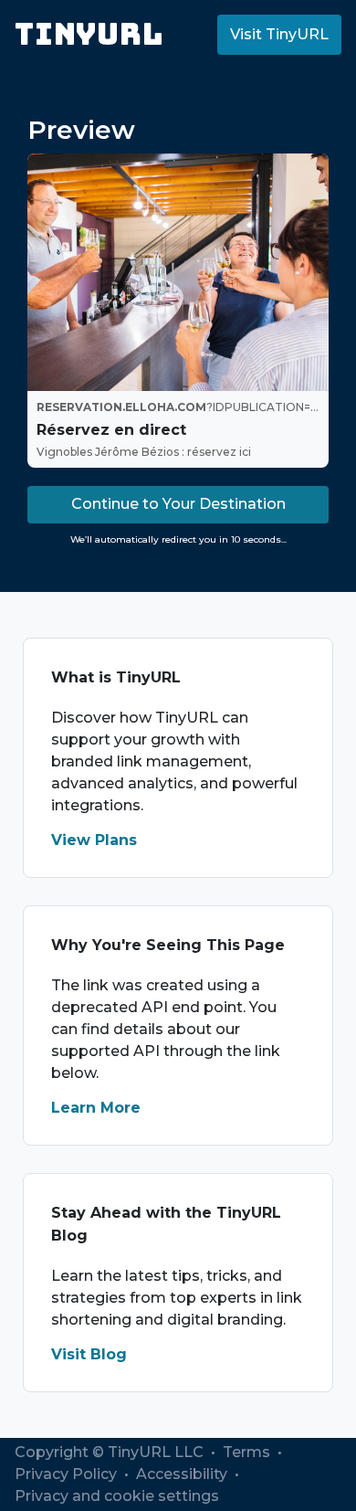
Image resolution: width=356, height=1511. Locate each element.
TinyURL (89, 34)
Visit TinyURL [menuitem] (279, 34)
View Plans (94, 840)
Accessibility (183, 1474)
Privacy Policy (67, 1474)
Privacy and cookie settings (117, 1496)
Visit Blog (89, 1354)
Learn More (96, 1107)
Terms (248, 1452)
